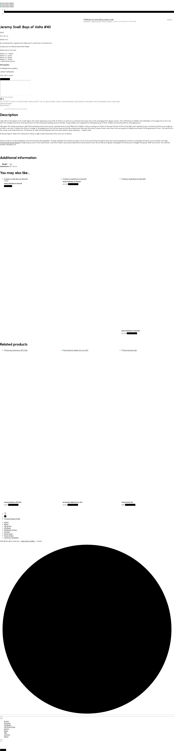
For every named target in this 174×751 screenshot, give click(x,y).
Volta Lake (116, 101)
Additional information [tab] (19, 109)
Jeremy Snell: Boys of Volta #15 (130, 330)
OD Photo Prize (9, 727)
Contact (7, 532)
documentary (80, 101)
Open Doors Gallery (28, 541)
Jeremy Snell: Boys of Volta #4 (72, 181)
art (44, 101)
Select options (73, 505)
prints (109, 101)
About (6, 524)
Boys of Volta (107, 21)
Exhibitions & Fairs (10, 530)
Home (169, 19)
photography (102, 101)
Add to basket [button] (73, 184)
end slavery (89, 101)
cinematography (68, 101)
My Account (8, 534)
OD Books (7, 725)
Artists (6, 721)
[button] (4, 10)
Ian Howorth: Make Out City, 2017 (72, 502)
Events (6, 729)
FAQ (5, 733)
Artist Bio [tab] (7, 109)
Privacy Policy (9, 536)
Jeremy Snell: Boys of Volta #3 (13, 183)
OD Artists (7, 526)
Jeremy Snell (96, 21)
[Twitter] (3, 99)
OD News (7, 528)
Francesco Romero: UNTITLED (12, 502)
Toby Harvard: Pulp (127, 502)
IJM (95, 101)
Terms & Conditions (11, 538)
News (6, 731)
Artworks (86, 21)
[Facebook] (1, 99)
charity (58, 101)
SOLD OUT (8, 186)
